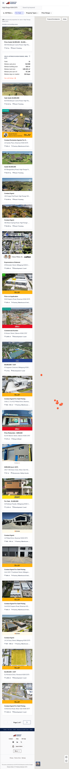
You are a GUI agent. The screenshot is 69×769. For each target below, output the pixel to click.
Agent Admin (19, 746)
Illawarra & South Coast (24, 729)
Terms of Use (17, 758)
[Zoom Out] (66, 761)
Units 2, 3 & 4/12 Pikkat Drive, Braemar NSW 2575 (17, 402)
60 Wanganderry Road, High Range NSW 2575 (17, 169)
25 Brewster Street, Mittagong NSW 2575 (17, 265)
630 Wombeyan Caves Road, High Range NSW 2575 (17, 45)
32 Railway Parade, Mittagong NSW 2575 (17, 504)
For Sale (10, 729)
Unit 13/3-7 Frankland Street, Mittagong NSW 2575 (17, 572)
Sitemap (24, 758)
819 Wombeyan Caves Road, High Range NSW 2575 (17, 101)
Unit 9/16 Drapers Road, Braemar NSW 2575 (17, 606)
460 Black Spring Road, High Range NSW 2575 (17, 223)
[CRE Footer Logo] (17, 735)
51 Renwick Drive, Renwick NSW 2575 (17, 675)
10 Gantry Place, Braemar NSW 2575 (17, 143)
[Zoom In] (66, 757)
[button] (17, 45)
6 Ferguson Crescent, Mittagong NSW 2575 (17, 367)
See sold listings (9, 78)
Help (17, 739)
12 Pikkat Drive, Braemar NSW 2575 (16, 538)
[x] (21, 742)
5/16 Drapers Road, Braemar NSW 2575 (17, 299)
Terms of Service (22, 766)
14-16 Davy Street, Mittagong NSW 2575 (17, 640)
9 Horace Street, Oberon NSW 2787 (17, 333)
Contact (10, 739)
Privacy (11, 758)
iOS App (24, 739)
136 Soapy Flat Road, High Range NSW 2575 (17, 196)
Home (5, 729)
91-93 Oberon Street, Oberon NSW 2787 (17, 436)
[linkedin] (17, 742)
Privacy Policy (12, 766)
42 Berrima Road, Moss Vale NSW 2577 (17, 709)
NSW (15, 729)
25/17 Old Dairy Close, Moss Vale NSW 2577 (17, 470)
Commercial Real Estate (11, 3)
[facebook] (13, 742)
